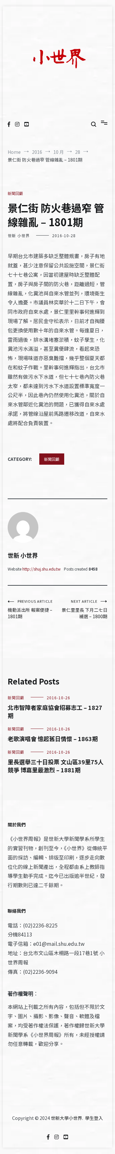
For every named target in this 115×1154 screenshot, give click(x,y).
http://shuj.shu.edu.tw (41, 569)
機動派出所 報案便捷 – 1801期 (30, 609)
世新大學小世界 (66, 1118)
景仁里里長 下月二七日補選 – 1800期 (84, 609)
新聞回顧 (15, 193)
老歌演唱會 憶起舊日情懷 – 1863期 (53, 738)
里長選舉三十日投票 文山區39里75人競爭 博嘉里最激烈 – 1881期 (55, 766)
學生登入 (94, 1118)
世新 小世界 (19, 235)
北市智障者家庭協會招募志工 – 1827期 (55, 711)
